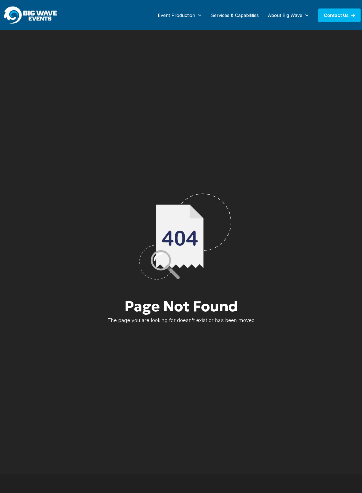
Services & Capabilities (235, 15)
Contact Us (339, 15)
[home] (31, 15)
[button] (179, 15)
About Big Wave (285, 15)
